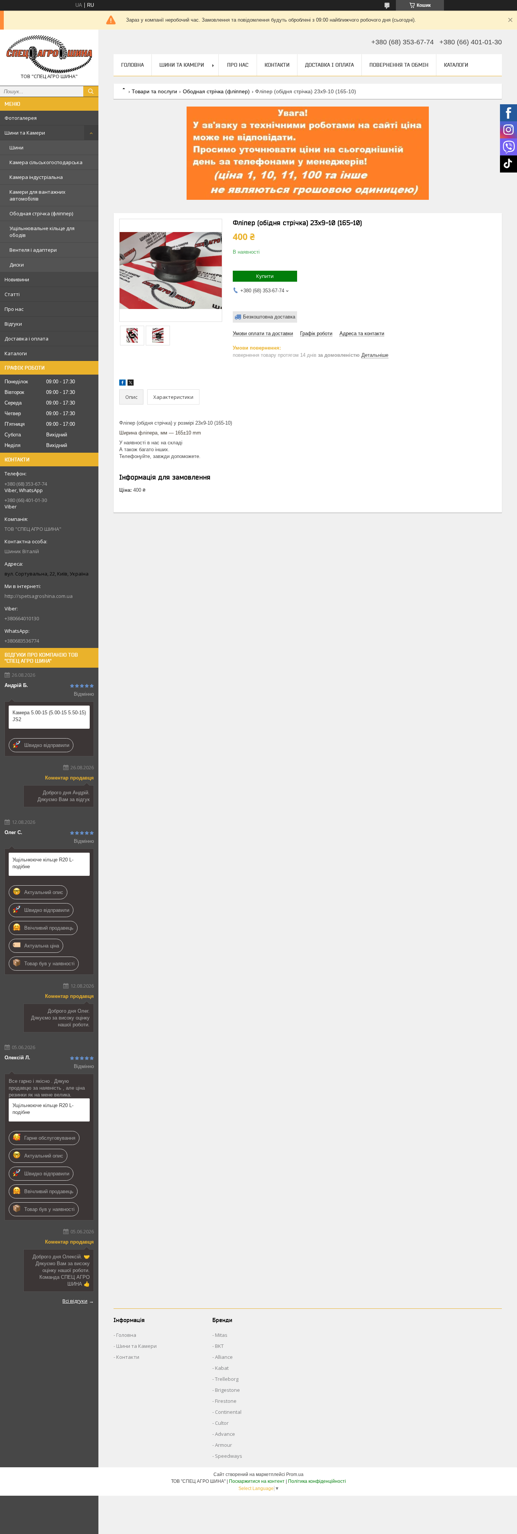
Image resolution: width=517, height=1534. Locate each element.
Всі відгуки (74, 1300)
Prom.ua (295, 1474)
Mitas (221, 1335)
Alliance (224, 1357)
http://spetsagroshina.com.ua (39, 596)
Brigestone (227, 1390)
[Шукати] (90, 91)
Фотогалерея (21, 118)
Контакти (277, 65)
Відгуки (13, 323)
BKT (219, 1346)
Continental (228, 1412)
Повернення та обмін (398, 65)
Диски (16, 264)
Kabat (222, 1368)
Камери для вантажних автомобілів (37, 195)
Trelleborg (226, 1379)
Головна (132, 65)
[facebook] (122, 384)
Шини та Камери (25, 132)
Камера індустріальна (36, 177)
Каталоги (16, 353)
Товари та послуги (154, 91)
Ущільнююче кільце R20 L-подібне (42, 863)
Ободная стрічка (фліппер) (41, 213)
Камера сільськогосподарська (46, 162)
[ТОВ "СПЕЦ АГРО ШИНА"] (49, 54)
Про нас (14, 309)
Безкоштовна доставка (269, 317)
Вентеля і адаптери (33, 249)
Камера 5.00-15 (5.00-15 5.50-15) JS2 (49, 716)
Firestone (226, 1401)
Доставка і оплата (26, 338)
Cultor (222, 1422)
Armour (223, 1444)
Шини (16, 147)
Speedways (228, 1455)
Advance (225, 1433)
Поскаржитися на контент (257, 1481)
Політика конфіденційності (317, 1481)
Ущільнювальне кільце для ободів (42, 231)
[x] (131, 384)
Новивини (17, 279)
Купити (265, 276)
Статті (12, 294)
